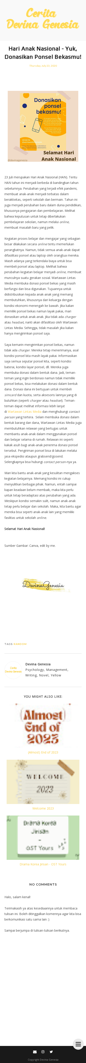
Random (20, 644)
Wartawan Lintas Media (24, 411)
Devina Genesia (49, 1059)
